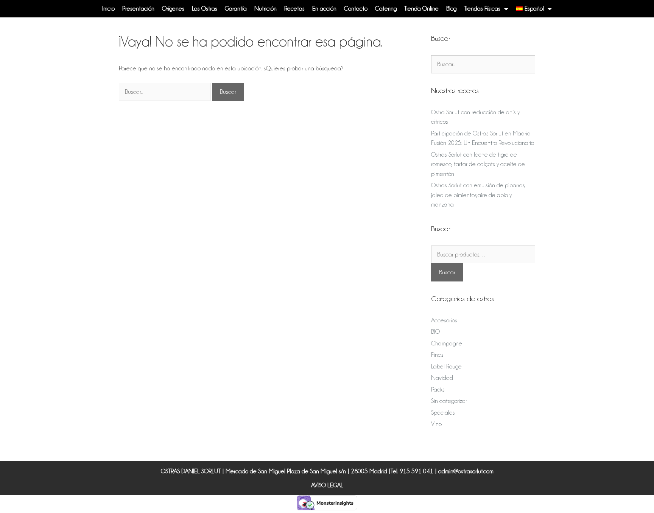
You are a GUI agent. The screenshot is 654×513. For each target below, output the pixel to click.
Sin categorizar (449, 401)
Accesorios (444, 320)
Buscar (447, 272)
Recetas (294, 8)
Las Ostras (204, 8)
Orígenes (173, 8)
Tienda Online (421, 8)
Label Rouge (446, 366)
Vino (436, 424)
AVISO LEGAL (327, 485)
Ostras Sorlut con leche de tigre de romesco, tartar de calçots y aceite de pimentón (478, 164)
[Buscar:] (165, 92)
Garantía (236, 8)
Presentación (138, 8)
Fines (437, 354)
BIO (435, 331)
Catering (386, 8)
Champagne (446, 343)
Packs (438, 389)
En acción (324, 8)
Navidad (442, 378)
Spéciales (443, 412)
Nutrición (265, 8)
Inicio (108, 8)
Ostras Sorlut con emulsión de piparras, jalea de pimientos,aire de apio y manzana (478, 195)
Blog (451, 8)
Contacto (355, 8)
